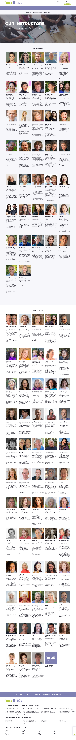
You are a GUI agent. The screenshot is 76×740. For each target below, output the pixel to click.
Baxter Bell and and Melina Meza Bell (49, 327)
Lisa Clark (8, 540)
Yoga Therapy (61, 720)
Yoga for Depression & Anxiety (29, 709)
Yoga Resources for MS (46, 711)
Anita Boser (34, 326)
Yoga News (7, 723)
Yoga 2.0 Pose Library (35, 7)
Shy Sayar (61, 604)
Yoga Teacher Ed (44, 721)
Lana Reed (34, 604)
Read (21, 7)
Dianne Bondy (9, 94)
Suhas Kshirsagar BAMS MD (50, 636)
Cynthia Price (22, 391)
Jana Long (8, 152)
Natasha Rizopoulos (49, 216)
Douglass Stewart (36, 421)
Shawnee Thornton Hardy (49, 605)
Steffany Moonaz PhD (11, 635)
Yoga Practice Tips (27, 723)
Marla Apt (34, 540)
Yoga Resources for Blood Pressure (13, 712)
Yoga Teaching (44, 723)
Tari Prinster (22, 665)
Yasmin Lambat (35, 665)
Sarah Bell (47, 574)
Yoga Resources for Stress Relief (65, 709)
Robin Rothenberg (36, 247)
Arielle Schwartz (22, 64)
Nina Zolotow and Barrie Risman (64, 541)
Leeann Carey (35, 509)
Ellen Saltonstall (35, 122)
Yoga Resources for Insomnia (47, 709)
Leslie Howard (9, 186)
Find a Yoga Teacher (64, 1)
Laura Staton (22, 509)
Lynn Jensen (22, 540)
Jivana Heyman (22, 480)
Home (16, 7)
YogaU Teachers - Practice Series (49, 666)
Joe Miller (34, 480)
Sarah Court (61, 574)
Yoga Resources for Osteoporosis (48, 712)
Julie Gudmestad (62, 152)
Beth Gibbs (61, 326)
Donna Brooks (9, 421)
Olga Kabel (61, 216)
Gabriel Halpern (35, 450)
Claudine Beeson (62, 361)
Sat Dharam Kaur (23, 604)
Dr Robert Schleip (10, 122)
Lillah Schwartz (22, 186)
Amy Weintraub (22, 326)
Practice (26, 7)
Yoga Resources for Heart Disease (48, 708)
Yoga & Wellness (62, 721)
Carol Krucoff (22, 361)
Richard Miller (22, 247)
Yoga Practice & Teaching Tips (29, 721)
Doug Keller (34, 94)
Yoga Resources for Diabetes (29, 711)
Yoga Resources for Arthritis (11, 708)
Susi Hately (8, 665)
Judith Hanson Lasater (37, 152)
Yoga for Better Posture (28, 714)
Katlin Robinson (62, 480)
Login (70, 1)
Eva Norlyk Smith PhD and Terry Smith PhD (25, 451)
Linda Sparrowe (62, 509)
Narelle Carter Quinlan (50, 540)
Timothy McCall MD (63, 247)
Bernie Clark (48, 64)
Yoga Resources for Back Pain (12, 709)
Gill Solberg (47, 450)
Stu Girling (21, 635)
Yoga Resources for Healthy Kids (12, 714)
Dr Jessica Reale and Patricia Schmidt (63, 95)
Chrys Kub (61, 64)
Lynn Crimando (62, 186)
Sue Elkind (34, 635)
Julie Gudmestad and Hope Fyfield (50, 153)
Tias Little (47, 247)
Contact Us (58, 1)
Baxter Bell (34, 64)
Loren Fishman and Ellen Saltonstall (50, 187)
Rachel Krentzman (10, 247)
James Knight (61, 122)
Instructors (47, 12)
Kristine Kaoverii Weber (11, 509)
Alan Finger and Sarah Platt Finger (11, 327)
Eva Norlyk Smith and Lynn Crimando (50, 123)
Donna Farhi (21, 94)
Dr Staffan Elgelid (62, 421)
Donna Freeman (22, 421)
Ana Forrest (8, 64)
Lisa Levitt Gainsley (36, 186)
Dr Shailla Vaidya (49, 421)
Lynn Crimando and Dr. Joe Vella (11, 217)
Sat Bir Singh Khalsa (10, 604)
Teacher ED (28, 12)
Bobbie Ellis (8, 361)
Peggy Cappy (22, 574)
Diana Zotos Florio (63, 391)
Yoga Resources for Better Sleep (12, 711)
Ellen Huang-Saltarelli (37, 574)
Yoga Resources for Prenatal (64, 708)
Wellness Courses (37, 12)
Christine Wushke (49, 361)
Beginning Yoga (8, 720)
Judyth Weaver (48, 480)
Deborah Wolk (48, 391)
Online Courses (46, 7)
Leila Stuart (47, 509)
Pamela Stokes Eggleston (9, 575)
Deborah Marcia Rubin (37, 391)
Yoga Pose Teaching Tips (28, 720)
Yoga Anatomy (8, 721)
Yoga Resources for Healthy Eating (31, 712)
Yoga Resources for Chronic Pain (30, 708)
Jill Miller (8, 480)
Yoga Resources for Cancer (64, 712)
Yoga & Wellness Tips (63, 723)
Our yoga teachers (56, 7)
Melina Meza (35, 216)
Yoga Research (44, 720)
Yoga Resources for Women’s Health (66, 711)
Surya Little (61, 635)
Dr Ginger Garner (49, 94)
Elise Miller (8, 450)
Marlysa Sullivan (22, 216)
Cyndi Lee (8, 391)
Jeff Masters (22, 152)
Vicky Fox (21, 277)
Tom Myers (8, 277)
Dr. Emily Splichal (23, 122)
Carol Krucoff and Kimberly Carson (36, 362)
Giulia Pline (61, 450)
